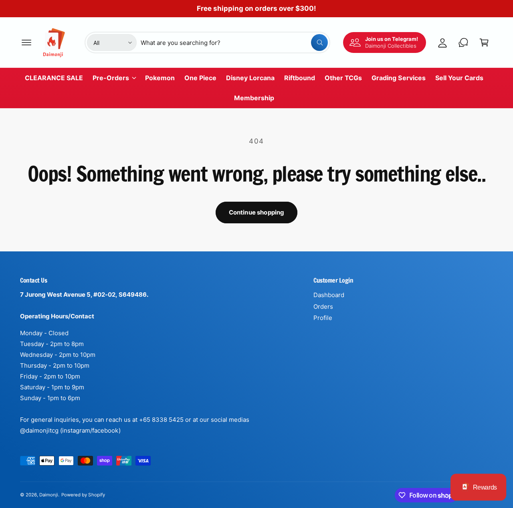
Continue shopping (257, 212)
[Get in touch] (463, 42)
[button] (26, 42)
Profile (322, 318)
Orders (323, 306)
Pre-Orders (111, 78)
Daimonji (48, 495)
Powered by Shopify (83, 495)
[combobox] (234, 42)
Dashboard (328, 295)
